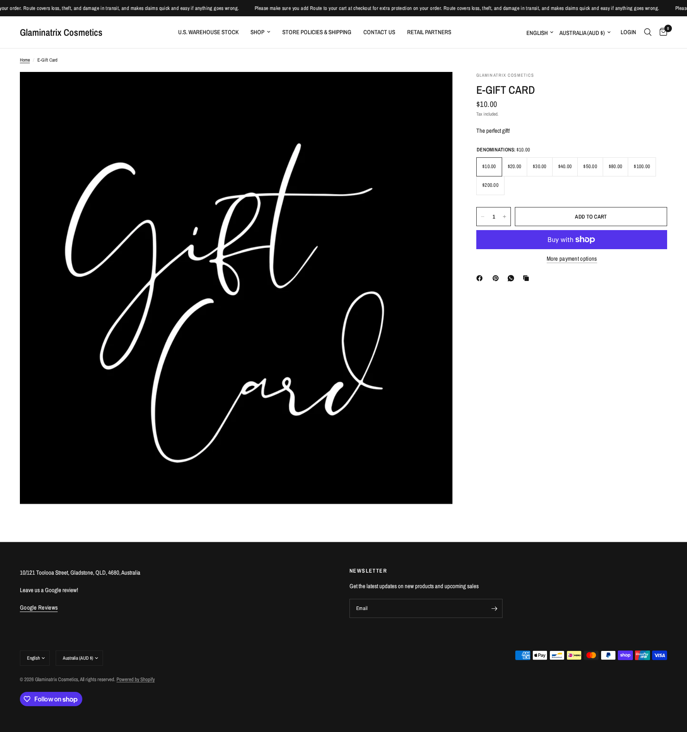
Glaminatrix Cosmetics (61, 32)
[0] (661, 32)
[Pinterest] (497, 278)
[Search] (648, 32)
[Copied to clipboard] (527, 278)
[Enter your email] (495, 608)
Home (25, 60)
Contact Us (379, 32)
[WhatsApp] (512, 278)
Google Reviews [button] (39, 607)
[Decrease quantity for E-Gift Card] (483, 216)
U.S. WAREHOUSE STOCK (208, 32)
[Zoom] (435, 88)
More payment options (572, 258)
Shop (257, 32)
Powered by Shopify (135, 679)
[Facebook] (481, 278)
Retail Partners (429, 32)
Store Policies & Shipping (316, 32)
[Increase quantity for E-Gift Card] (504, 216)
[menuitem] (208, 32)
